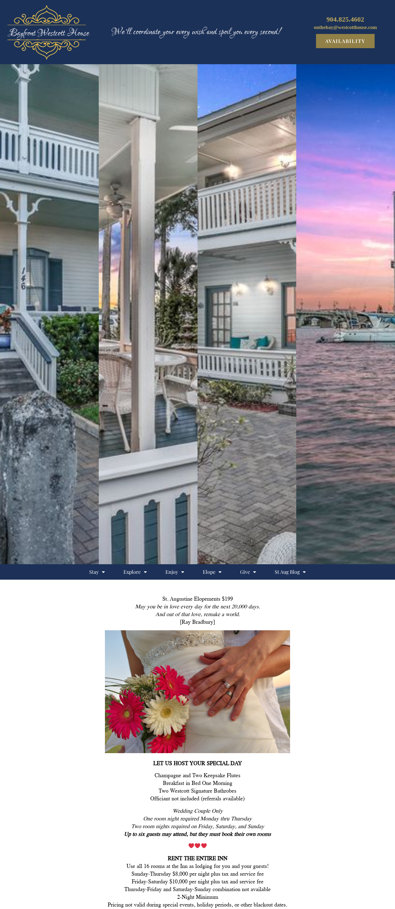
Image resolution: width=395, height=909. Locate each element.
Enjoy (171, 572)
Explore (132, 572)
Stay (94, 572)
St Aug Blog (287, 572)
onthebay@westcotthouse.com (345, 27)
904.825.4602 (345, 19)
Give (245, 572)
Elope (209, 572)
